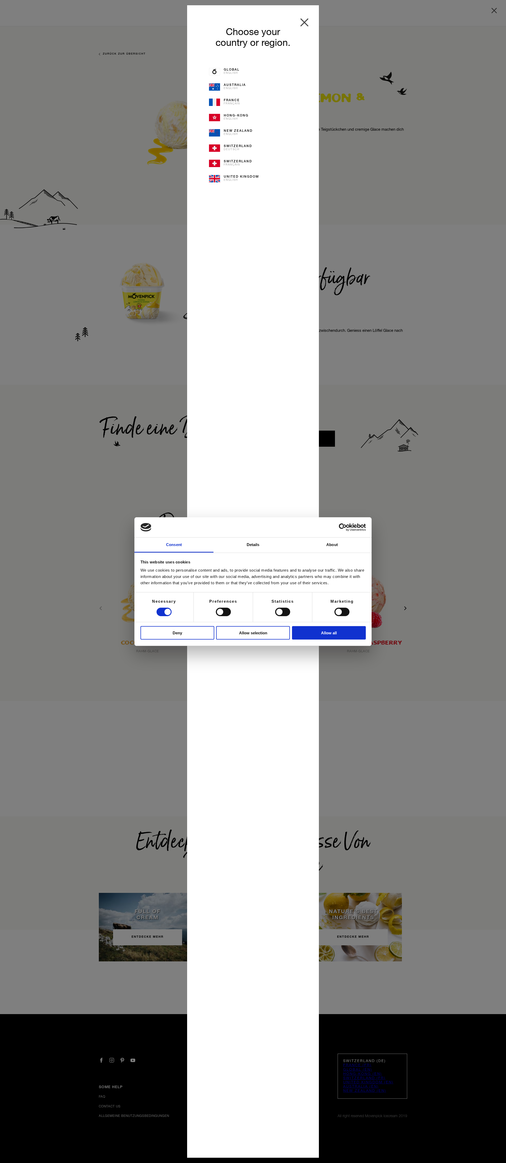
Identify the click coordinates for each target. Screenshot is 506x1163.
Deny (177, 633)
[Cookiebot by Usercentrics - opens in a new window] (343, 527)
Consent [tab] (174, 544)
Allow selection (253, 633)
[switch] (223, 611)
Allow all (329, 633)
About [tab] (332, 544)
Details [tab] (253, 544)
